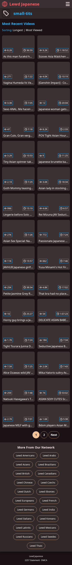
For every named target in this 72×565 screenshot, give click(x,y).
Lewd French (49, 500)
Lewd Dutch (24, 491)
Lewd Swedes (48, 536)
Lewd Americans (25, 455)
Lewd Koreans (48, 518)
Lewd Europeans (24, 500)
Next (54, 435)
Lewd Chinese (24, 482)
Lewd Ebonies (47, 491)
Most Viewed (34, 30)
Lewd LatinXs (23, 527)
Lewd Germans (25, 509)
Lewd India (48, 509)
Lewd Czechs (48, 482)
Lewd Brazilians (47, 464)
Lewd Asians (23, 464)
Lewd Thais (36, 545)
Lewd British (23, 473)
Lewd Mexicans (47, 527)
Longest (18, 30)
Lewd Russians (24, 536)
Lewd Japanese (24, 4)
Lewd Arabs (49, 455)
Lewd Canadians (47, 473)
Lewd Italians (24, 518)
